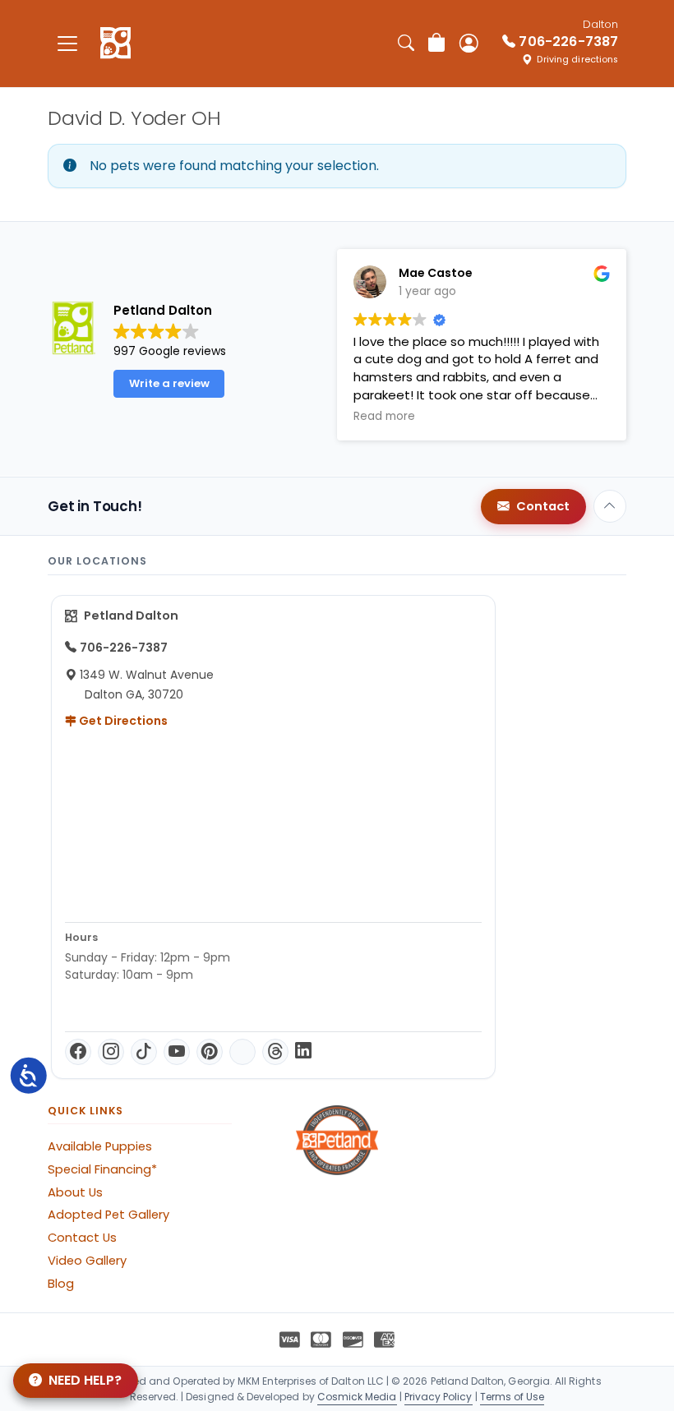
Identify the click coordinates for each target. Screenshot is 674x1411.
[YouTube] (177, 1052)
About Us (75, 1192)
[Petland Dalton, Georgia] (115, 43)
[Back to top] (609, 506)
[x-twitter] (242, 1052)
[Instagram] (111, 1052)
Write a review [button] (169, 383)
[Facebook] (78, 1052)
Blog (61, 1283)
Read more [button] (602, 416)
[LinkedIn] (303, 1052)
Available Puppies (100, 1146)
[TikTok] (144, 1052)
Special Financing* (102, 1169)
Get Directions (122, 720)
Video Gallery (87, 1260)
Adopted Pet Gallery (108, 1214)
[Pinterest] (209, 1052)
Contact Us (82, 1237)
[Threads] (275, 1052)
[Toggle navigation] (67, 43)
